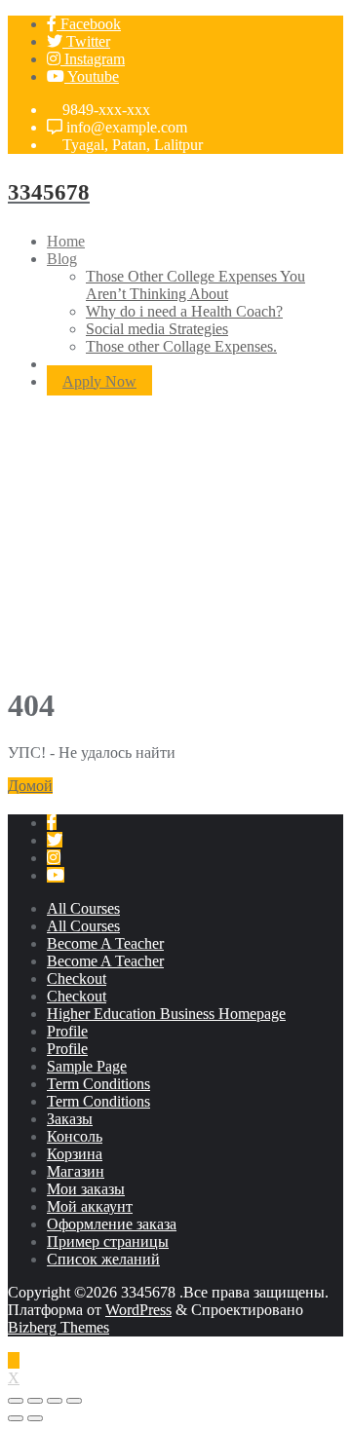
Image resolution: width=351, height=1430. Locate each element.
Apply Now (99, 381)
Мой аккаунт (90, 1206)
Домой (30, 785)
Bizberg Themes (58, 1327)
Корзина (74, 1154)
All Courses (83, 908)
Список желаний (103, 1259)
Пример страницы (108, 1241)
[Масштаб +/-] (74, 1401)
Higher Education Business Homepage (166, 1013)
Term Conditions (98, 1083)
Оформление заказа (111, 1224)
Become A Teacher (105, 943)
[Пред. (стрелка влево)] (15, 1418)
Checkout (76, 978)
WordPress (138, 1309)
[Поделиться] (35, 1401)
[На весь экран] (54, 1401)
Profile (67, 1031)
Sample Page (87, 1066)
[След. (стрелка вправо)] (35, 1418)
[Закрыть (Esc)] (15, 1401)
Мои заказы (86, 1189)
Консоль (74, 1136)
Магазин (75, 1171)
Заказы (70, 1118)
